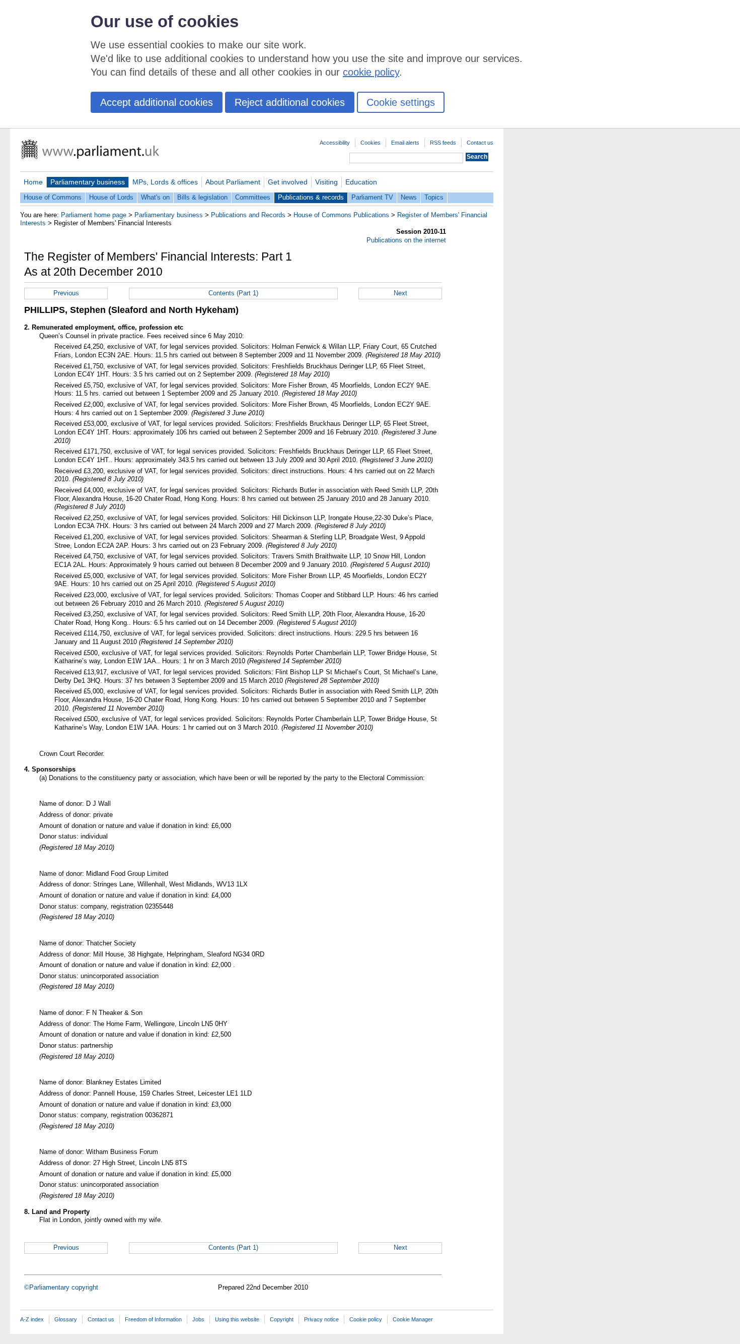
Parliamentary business (87, 182)
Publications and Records (248, 215)
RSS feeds (443, 143)
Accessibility (335, 143)
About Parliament (232, 182)
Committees (252, 197)
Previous (66, 293)
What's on (155, 197)
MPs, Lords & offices (165, 182)
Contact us (480, 143)
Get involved (288, 182)
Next (400, 293)
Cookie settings (400, 102)
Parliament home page (93, 215)
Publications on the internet (406, 240)
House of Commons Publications (341, 215)
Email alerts (405, 143)
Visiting (326, 182)
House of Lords (111, 197)
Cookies (370, 143)
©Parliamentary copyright (61, 1287)
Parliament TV (372, 197)
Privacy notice (321, 1319)
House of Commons (53, 197)
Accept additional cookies (156, 102)
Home (33, 182)
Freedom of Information (153, 1319)
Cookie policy (365, 1319)
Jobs (198, 1319)
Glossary (65, 1319)
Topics (433, 197)
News (409, 197)
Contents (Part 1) (233, 293)
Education (361, 182)
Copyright (281, 1319)
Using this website (237, 1319)
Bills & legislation (202, 197)
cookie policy (371, 72)
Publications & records (311, 197)
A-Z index (32, 1319)
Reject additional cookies (290, 102)
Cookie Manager (413, 1319)
